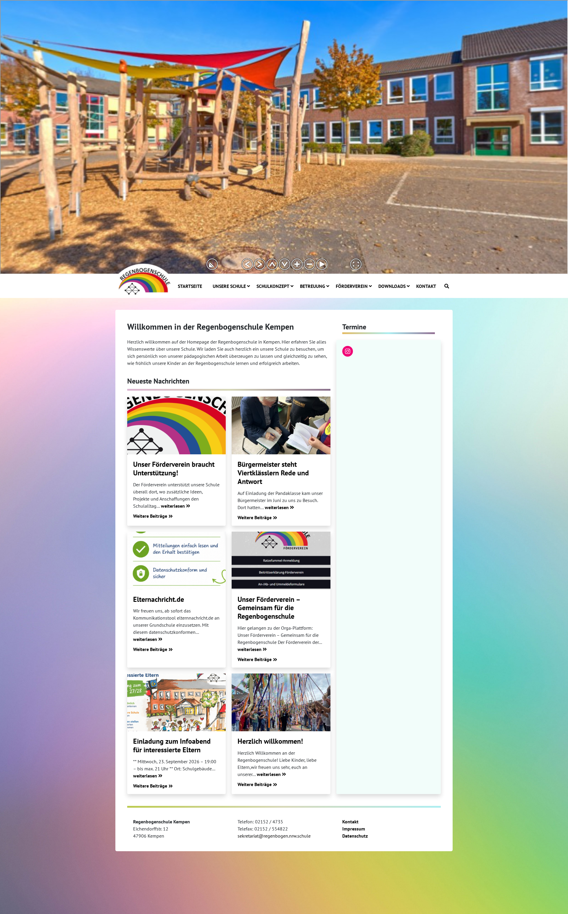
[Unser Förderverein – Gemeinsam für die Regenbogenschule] (281, 560)
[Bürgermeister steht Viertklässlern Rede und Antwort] (281, 425)
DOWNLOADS (392, 286)
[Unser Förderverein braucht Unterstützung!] (176, 425)
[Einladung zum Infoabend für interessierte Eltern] (176, 702)
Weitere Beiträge (150, 516)
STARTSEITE (190, 286)
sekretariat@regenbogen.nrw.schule (274, 836)
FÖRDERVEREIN (352, 286)
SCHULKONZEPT (272, 286)
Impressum (353, 829)
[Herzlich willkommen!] (281, 702)
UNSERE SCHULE (229, 286)
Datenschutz (355, 836)
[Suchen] (446, 286)
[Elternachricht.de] (176, 560)
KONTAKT (426, 286)
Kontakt (350, 822)
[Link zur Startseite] (143, 279)
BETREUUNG (312, 286)
